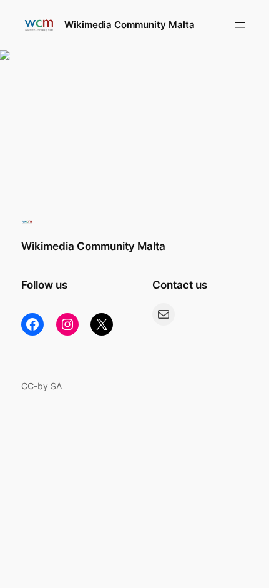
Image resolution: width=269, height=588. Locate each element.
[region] (134, 117)
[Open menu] (239, 24)
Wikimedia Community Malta (129, 25)
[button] (134, 117)
